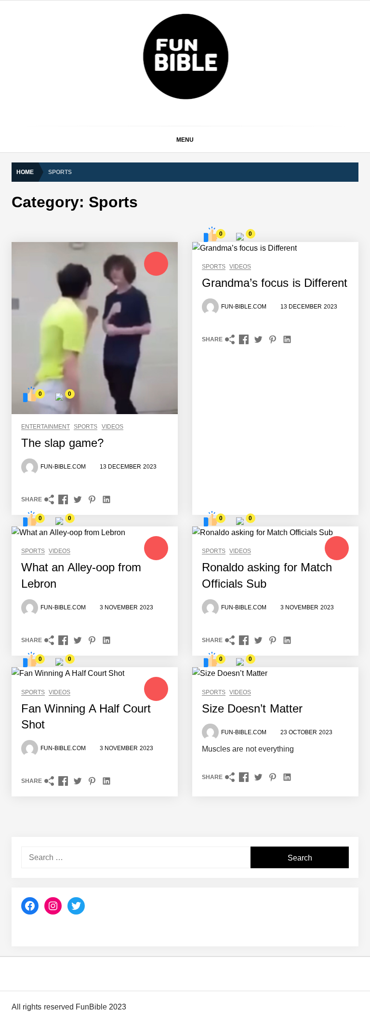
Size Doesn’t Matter (119, 574)
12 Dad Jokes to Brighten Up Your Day (148, 265)
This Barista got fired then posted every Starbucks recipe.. (178, 613)
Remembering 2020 (119, 844)
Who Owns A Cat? (117, 883)
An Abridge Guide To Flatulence (137, 458)
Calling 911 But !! (115, 805)
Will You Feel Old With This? (132, 651)
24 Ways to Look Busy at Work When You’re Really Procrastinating (191, 111)
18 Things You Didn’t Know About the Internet (158, 227)
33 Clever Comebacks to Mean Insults (147, 73)
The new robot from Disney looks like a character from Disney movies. (196, 767)
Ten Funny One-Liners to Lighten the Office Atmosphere (175, 34)
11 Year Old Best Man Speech (135, 535)
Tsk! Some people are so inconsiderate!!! (151, 960)
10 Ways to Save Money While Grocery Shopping (164, 420)
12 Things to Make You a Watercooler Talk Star (161, 304)
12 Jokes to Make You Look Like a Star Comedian (166, 381)
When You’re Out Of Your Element (141, 690)
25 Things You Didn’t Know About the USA (153, 188)
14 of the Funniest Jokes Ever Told (142, 150)
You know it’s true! (117, 998)
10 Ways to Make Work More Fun (140, 343)
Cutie (97, 921)
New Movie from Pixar (123, 728)
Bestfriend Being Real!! (124, 497)
